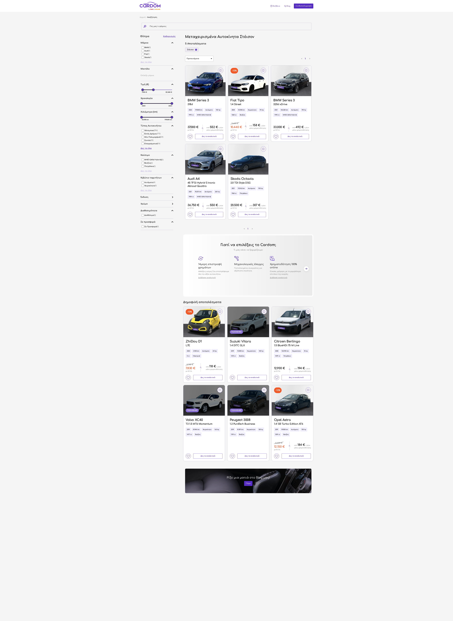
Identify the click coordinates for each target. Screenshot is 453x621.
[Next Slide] (306, 269)
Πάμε (248, 483)
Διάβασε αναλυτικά (207, 278)
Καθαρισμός (169, 36)
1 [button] (305, 59)
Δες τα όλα (146, 62)
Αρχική (143, 17)
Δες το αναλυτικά (209, 136)
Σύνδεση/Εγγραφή (304, 6)
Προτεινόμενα (193, 59)
